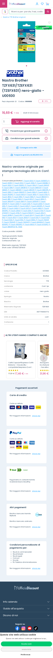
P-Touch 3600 (22, 217)
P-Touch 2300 (36, 204)
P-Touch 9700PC (41, 224)
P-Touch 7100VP (42, 220)
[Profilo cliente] (37, 4)
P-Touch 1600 (19, 194)
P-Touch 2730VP (26, 213)
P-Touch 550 (18, 220)
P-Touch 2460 (12, 208)
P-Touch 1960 (19, 201)
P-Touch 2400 (11, 206)
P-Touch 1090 (29, 183)
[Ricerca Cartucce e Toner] (5, 11)
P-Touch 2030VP (31, 201)
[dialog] (26, 645)
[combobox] (27, 11)
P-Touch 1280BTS (20, 188)
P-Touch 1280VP (28, 190)
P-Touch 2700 (37, 211)
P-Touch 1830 (28, 197)
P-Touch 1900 (16, 199)
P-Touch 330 (38, 215)
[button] (44, 358)
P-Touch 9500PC (15, 224)
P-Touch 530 (44, 217)
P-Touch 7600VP (22, 222)
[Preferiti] (42, 4)
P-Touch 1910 (27, 199)
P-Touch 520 (33, 217)
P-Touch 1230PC (18, 185)
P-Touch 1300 (30, 192)
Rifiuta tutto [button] (26, 649)
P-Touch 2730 (13, 213)
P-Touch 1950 (38, 199)
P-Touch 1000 (27, 181)
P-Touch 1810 (17, 197)
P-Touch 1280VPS (41, 190)
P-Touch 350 (11, 217)
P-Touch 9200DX (36, 222)
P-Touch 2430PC (35, 206)
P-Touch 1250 (30, 185)
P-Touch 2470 (24, 208)
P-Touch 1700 (42, 194)
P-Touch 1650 (30, 194)
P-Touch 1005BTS (41, 181)
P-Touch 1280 (7, 188)
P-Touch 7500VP (8, 222)
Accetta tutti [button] (26, 644)
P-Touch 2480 (36, 208)
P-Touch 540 (7, 220)
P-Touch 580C (30, 220)
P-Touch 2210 (25, 204)
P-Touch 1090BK (41, 183)
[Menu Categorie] (3, 4)
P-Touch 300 (39, 213)
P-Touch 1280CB (34, 188)
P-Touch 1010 (18, 183)
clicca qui (36, 416)
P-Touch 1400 (41, 192)
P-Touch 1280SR (14, 190)
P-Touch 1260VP (42, 185)
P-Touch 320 (28, 215)
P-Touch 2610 (26, 211)
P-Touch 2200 (13, 204)
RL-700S (19, 227)
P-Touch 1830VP (40, 197)
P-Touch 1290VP (18, 192)
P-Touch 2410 (23, 206)
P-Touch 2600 (14, 211)
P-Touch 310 (17, 215)
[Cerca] (48, 11)
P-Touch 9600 (28, 224)
